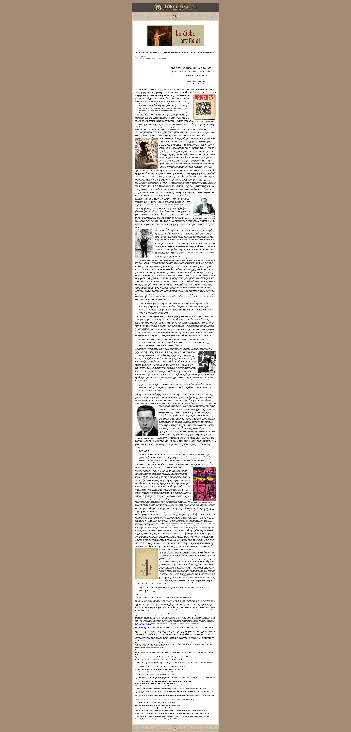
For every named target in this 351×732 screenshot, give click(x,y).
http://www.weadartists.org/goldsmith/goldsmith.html (150, 647)
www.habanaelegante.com (183, 597)
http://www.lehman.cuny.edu (143, 624)
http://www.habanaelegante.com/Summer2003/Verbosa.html (152, 663)
